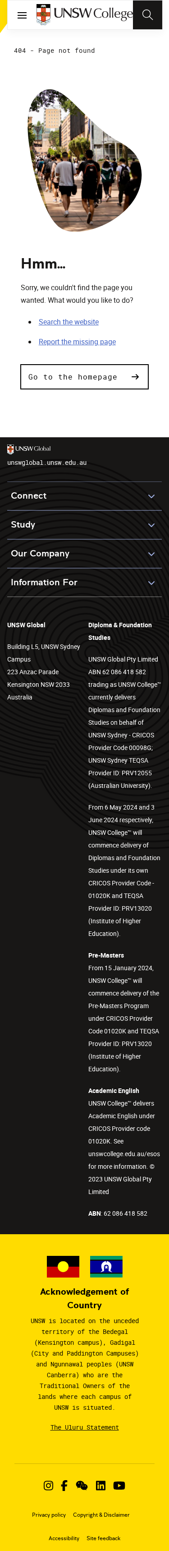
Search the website (69, 322)
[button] (84, 376)
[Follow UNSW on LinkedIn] (100, 1485)
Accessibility (64, 1538)
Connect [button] (28, 496)
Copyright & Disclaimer (101, 1515)
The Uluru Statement (84, 1427)
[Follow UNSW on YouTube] (119, 1485)
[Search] (147, 14)
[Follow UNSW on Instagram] (48, 1485)
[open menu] (22, 14)
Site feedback (103, 1538)
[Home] (84, 15)
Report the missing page (77, 342)
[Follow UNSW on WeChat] (82, 1485)
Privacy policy (49, 1515)
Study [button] (23, 524)
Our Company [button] (40, 553)
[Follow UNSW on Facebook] (64, 1485)
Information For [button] (44, 582)
